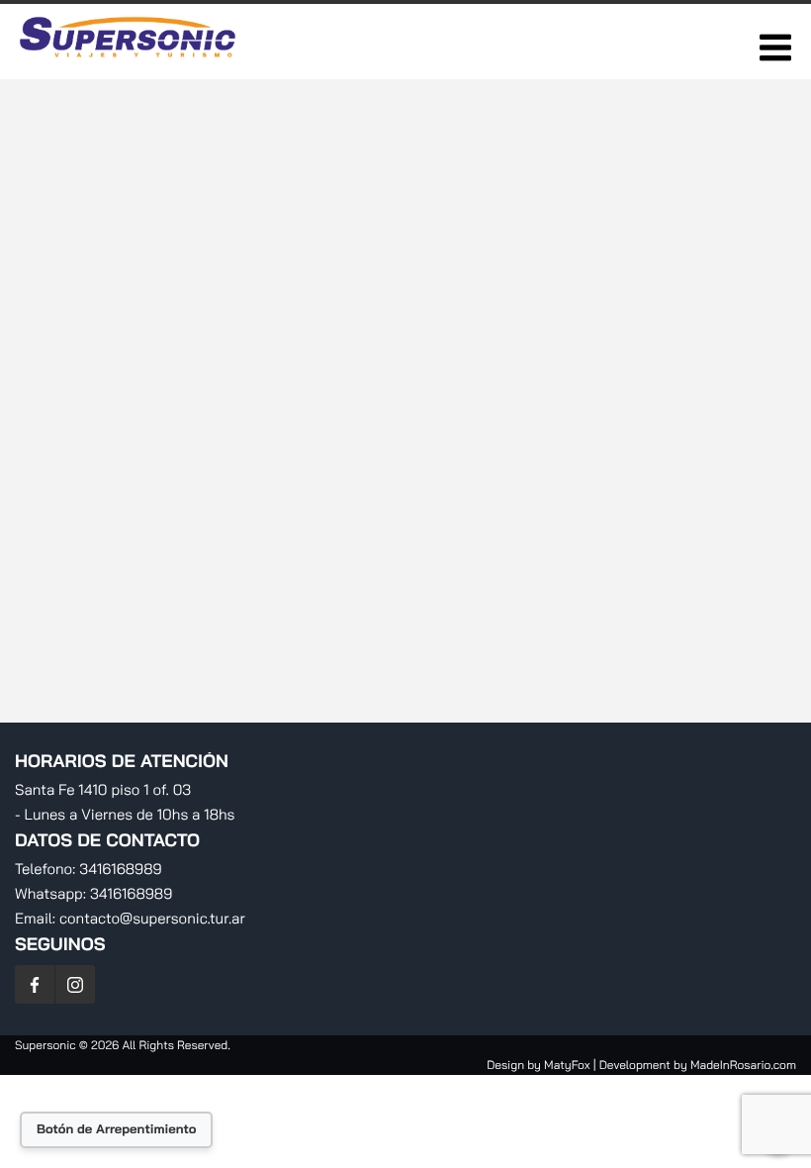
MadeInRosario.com (743, 1064)
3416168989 (120, 868)
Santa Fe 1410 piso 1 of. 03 (103, 789)
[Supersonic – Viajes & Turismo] (129, 63)
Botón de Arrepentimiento (116, 1129)
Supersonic (47, 1044)
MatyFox (566, 1064)
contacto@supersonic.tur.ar (152, 918)
